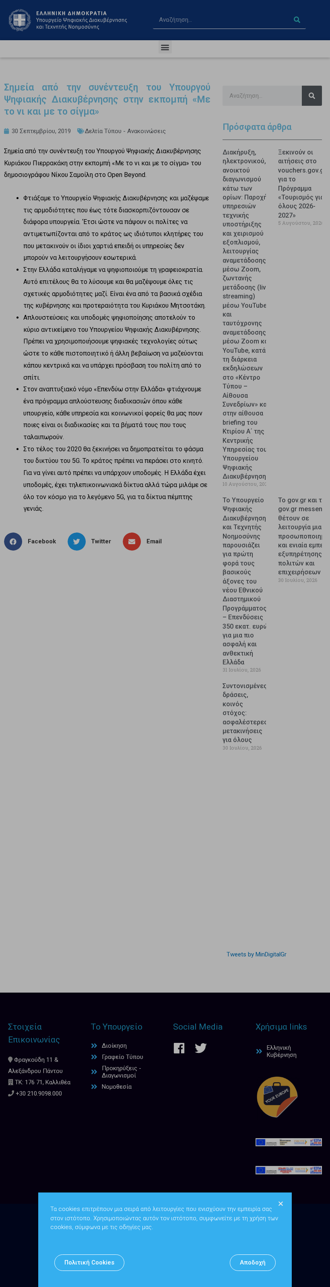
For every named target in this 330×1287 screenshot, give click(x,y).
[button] (89, 1262)
